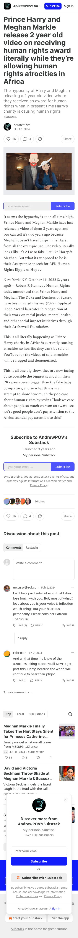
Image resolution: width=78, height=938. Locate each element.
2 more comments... (17, 692)
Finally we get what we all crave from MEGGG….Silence (27, 744)
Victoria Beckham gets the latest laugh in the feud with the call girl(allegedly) (27, 786)
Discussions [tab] (37, 714)
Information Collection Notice (47, 481)
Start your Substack (27, 918)
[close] (65, 799)
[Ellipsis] (72, 587)
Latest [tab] (19, 714)
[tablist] (22, 547)
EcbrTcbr (19, 652)
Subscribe (53, 6)
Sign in (69, 6)
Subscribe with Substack (42, 877)
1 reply (22, 638)
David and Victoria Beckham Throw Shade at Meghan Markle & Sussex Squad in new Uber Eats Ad (27, 773)
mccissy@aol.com (26, 587)
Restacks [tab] (32, 547)
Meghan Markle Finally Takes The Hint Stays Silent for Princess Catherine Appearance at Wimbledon (28, 731)
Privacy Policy (53, 896)
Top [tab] (8, 714)
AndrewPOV (22, 124)
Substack (17, 929)
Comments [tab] (13, 547)
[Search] (70, 714)
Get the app (60, 918)
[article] (39, 742)
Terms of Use (60, 476)
